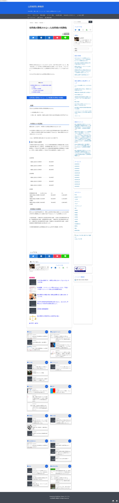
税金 (68, 34)
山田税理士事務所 (36, 6)
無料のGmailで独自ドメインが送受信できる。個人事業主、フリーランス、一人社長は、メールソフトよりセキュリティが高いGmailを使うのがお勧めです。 (83, 134)
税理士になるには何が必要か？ (62, 458)
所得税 (76, 214)
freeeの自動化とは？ (79, 94)
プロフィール (35, 15)
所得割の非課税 (36, 92)
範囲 (33, 87)
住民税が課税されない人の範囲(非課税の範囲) (40, 85)
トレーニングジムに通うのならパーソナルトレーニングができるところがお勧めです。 (63, 368)
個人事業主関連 (48, 17)
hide (42, 82)
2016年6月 (77, 177)
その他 (76, 199)
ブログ (76, 203)
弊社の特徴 (42, 15)
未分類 (76, 217)
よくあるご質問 (80, 15)
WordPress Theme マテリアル (62, 496)
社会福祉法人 (78, 223)
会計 (76, 208)
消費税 (76, 221)
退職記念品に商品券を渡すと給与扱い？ (83, 92)
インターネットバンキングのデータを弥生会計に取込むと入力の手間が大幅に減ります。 (83, 112)
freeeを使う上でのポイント (69, 15)
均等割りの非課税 (36, 88)
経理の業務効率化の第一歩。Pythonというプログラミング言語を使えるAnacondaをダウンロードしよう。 (63, 472)
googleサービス (78, 197)
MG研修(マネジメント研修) (38, 372)
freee (76, 194)
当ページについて (31, 17)
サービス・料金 (50, 15)
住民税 (65, 34)
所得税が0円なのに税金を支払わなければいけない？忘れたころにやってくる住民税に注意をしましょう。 (63, 421)
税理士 (76, 226)
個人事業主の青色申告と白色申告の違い (48, 316)
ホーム (29, 15)
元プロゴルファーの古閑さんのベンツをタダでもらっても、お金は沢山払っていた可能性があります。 (39, 472)
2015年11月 (77, 181)
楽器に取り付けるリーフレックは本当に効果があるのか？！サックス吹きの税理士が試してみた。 (39, 421)
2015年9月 (77, 186)
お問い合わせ (40, 17)
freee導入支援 (59, 15)
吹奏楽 (76, 212)
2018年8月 (77, 168)
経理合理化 (77, 230)
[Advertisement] (49, 50)
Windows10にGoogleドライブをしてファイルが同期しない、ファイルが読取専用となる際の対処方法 (63, 346)
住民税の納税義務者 (42, 309)
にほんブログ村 (78, 239)
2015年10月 (77, 184)
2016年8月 (77, 175)
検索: (76, 48)
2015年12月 (77, 179)
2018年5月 (77, 170)
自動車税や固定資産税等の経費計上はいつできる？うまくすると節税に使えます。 (83, 98)
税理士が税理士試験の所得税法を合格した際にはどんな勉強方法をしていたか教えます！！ (63, 453)
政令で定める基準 (38, 90)
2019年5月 (77, 164)
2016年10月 (77, 173)
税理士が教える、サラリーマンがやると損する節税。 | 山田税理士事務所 (83, 127)
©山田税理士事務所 (54, 498)
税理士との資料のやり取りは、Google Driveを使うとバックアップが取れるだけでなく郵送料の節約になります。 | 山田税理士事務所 (83, 139)
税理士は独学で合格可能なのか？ (63, 445)
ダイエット (77, 201)
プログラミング (78, 205)
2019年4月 (77, 166)
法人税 (76, 219)
